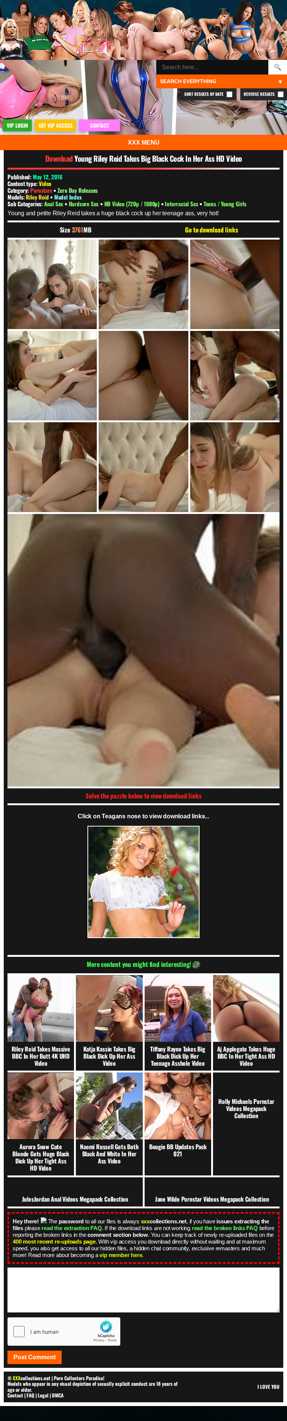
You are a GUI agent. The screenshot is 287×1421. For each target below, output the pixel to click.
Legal (43, 1395)
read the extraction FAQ (71, 1228)
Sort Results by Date (204, 94)
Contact (15, 1395)
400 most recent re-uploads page (54, 1241)
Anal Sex (54, 204)
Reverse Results (260, 94)
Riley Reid (38, 197)
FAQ (30, 1395)
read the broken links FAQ (225, 1228)
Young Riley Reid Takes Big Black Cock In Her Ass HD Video (158, 158)
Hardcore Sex (84, 204)
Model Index (68, 197)
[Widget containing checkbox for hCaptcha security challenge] (63, 1331)
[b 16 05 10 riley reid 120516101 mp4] (52, 284)
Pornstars (41, 190)
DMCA (58, 1395)
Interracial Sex (182, 204)
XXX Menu (144, 142)
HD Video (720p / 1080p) (132, 204)
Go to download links (211, 230)
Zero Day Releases (78, 190)
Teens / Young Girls (225, 204)
